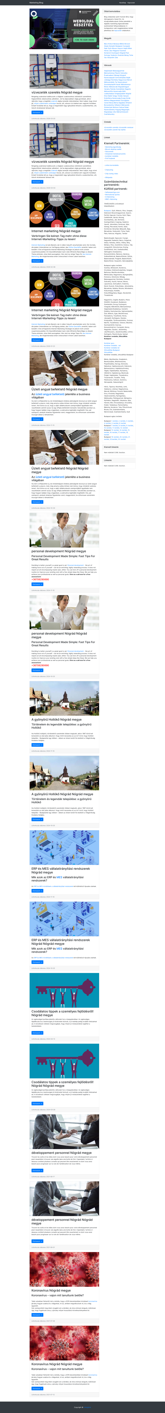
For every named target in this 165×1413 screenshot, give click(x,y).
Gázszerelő (109, 151)
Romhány (114, 80)
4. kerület (107, 423)
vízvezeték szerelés (111, 127)
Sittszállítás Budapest (112, 350)
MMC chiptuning (111, 199)
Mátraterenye (126, 84)
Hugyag (118, 110)
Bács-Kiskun (108, 44)
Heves (106, 51)
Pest (127, 53)
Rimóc (106, 87)
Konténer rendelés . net (112, 345)
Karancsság (116, 98)
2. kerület (122, 421)
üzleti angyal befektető (50, 394)
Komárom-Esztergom (112, 53)
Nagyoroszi (122, 80)
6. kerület (122, 423)
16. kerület (113, 432)
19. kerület (115, 437)
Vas (105, 57)
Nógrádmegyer (123, 87)
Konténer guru (109, 343)
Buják (128, 78)
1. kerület (114, 421)
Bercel (129, 80)
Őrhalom (129, 103)
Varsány (107, 89)
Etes (106, 96)
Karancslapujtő (109, 78)
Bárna (116, 103)
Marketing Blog (36, 3)
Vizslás (120, 96)
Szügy (115, 96)
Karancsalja (117, 91)
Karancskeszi (122, 82)
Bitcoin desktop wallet (113, 149)
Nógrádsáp (108, 112)
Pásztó (118, 73)
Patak (127, 107)
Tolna (131, 55)
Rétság (117, 75)
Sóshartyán (108, 107)
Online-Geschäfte (75, 247)
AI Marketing (109, 197)
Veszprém (111, 57)
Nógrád (123, 53)
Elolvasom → (37, 112)
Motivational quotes (112, 195)
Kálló (124, 91)
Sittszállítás (108, 352)
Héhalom (117, 105)
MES (59, 877)
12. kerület (124, 428)
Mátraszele (125, 105)
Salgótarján (108, 71)
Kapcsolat (131, 3)
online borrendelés (112, 165)
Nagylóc (128, 89)
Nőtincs (107, 100)
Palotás (113, 89)
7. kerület (114, 425)
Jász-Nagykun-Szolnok (117, 51)
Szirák (128, 98)
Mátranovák (113, 87)
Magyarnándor (115, 100)
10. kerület (108, 428)
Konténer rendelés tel (111, 348)
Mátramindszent (122, 112)
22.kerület (113, 439)
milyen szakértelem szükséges (45, 103)
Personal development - (76, 565)
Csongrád (126, 46)
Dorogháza (125, 100)
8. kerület (122, 425)
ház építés (122, 130)
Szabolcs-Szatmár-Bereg (120, 55)
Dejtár (110, 96)
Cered (106, 103)
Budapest (119, 46)
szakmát (54, 101)
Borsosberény (109, 105)
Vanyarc (126, 96)
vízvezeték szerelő (111, 130)
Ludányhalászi (109, 94)
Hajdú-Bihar (127, 48)
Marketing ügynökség (113, 147)
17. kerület (121, 432)
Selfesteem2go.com (112, 192)
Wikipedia (108, 177)
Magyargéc (125, 110)
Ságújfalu (122, 103)
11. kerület (115, 428)
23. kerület (122, 439)
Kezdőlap (122, 3)
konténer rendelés (111, 156)
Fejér (106, 48)
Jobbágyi (107, 80)
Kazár (118, 84)
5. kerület (115, 423)
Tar (116, 82)
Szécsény (124, 73)
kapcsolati (118, 30)
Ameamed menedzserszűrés (115, 154)
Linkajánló (87, 1407)
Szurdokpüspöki (110, 84)
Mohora (116, 107)
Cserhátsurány (109, 114)
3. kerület (129, 421)
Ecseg (123, 98)
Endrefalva (108, 98)
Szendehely (120, 89)
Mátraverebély (109, 82)
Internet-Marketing (38, 245)
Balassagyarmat (118, 71)
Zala (116, 57)
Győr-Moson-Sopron (115, 48)
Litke (115, 112)
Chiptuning (109, 170)
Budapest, (107, 211)
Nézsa (111, 103)
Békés (122, 44)
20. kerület (123, 437)
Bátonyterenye (109, 73)
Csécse (122, 107)
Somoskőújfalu (120, 78)
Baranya (116, 44)
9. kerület (129, 425)
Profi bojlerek (110, 158)
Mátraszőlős (108, 91)
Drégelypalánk (120, 94)
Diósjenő (123, 75)
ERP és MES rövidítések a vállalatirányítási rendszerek (53, 886)
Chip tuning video (111, 174)
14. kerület (123, 430)
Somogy (107, 55)
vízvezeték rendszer (126, 127)
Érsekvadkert (109, 75)
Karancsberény (109, 110)
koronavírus (93, 1301)
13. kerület (115, 430)
